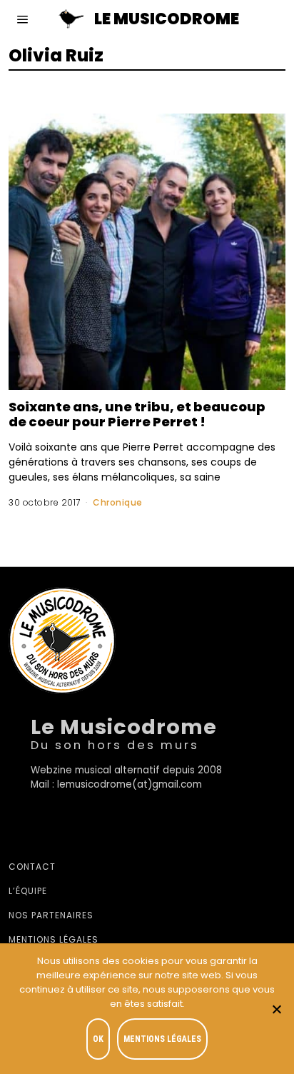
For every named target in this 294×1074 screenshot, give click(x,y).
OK (98, 1039)
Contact (32, 866)
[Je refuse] (276, 1009)
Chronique (118, 502)
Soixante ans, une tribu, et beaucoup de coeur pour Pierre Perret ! (137, 414)
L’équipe (28, 891)
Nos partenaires (51, 915)
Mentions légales (53, 939)
